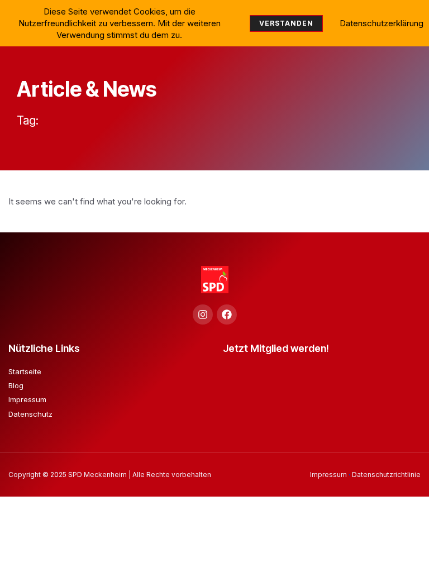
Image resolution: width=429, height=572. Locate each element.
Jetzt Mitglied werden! (276, 348)
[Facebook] (227, 314)
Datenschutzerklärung (381, 23)
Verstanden (286, 23)
